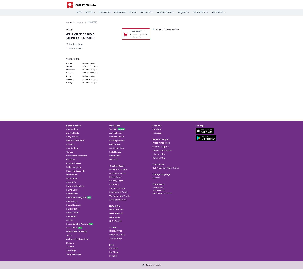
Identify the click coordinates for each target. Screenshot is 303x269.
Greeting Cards (164, 12)
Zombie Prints (115, 238)
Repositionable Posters (77, 224)
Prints (79, 12)
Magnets (182, 12)
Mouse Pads (71, 178)
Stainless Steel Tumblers (77, 239)
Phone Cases (72, 190)
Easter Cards (115, 177)
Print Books (71, 216)
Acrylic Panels (115, 133)
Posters (89, 12)
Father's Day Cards (118, 169)
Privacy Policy (158, 154)
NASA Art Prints (116, 209)
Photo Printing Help (161, 142)
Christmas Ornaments (76, 155)
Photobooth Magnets (76, 197)
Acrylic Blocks (72, 133)
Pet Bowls (113, 248)
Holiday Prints (115, 231)
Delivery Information (162, 150)
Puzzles (69, 220)
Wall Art (113, 129)
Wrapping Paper (74, 254)
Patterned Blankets (75, 186)
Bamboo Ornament (75, 140)
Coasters (70, 159)
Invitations (114, 184)
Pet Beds (113, 256)
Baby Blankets (73, 136)
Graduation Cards (117, 173)
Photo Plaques (73, 208)
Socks (69, 235)
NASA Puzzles (115, 221)
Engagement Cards (118, 192)
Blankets (70, 144)
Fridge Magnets (73, 167)
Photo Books (120, 12)
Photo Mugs (71, 201)
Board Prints (72, 148)
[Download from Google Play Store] (206, 138)
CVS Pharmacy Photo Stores (165, 168)
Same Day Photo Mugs (76, 231)
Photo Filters (218, 12)
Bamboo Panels (116, 136)
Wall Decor (145, 12)
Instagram (157, 133)
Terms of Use (158, 158)
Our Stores (79, 22)
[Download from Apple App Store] (205, 131)
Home (69, 22)
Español (156, 177)
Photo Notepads (73, 205)
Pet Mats (113, 252)
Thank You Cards (117, 188)
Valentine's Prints (117, 234)
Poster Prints (72, 212)
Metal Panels (115, 152)
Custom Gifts (199, 12)
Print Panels (114, 155)
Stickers (70, 243)
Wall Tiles (113, 159)
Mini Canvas (71, 174)
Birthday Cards (116, 180)
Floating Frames (116, 140)
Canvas (133, 12)
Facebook (157, 129)
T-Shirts (70, 246)
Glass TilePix (115, 144)
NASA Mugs (114, 217)
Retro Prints (104, 12)
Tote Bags (71, 250)
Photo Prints (72, 129)
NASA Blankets (116, 213)
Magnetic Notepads (75, 171)
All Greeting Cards (117, 199)
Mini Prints (71, 182)
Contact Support (160, 146)
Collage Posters (73, 163)
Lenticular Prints (116, 148)
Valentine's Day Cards (119, 196)
